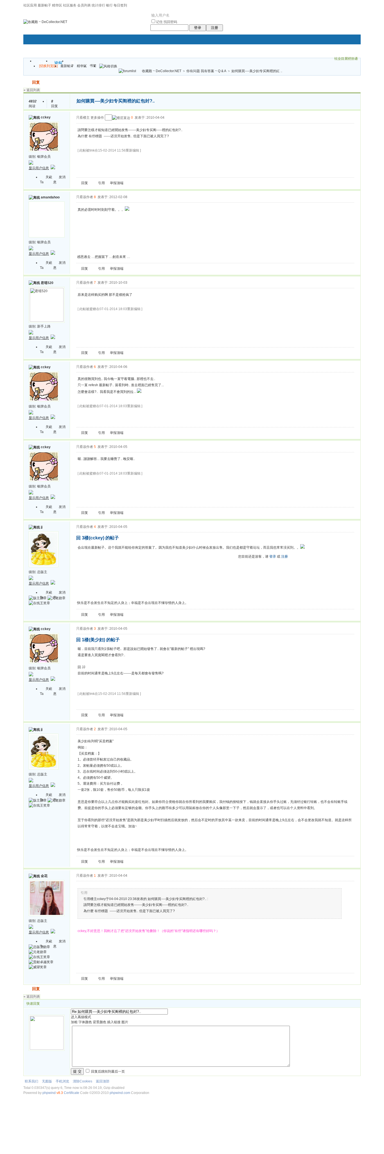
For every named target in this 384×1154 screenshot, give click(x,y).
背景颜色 (99, 1022)
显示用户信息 (39, 168)
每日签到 (120, 5)
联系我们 (31, 1081)
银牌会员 (44, 157)
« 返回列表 (32, 90)
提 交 (77, 1071)
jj (41, 527)
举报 (113, 183)
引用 (101, 183)
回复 (36, 82)
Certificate (71, 1093)
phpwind (49, 1093)
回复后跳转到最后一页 (107, 1071)
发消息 (59, 179)
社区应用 (30, 5)
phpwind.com (120, 1093)
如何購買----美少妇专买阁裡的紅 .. (256, 71)
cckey (46, 117)
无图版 (47, 1081)
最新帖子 (44, 5)
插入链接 (114, 1022)
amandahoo (50, 197)
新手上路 (44, 326)
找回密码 (170, 22)
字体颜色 (85, 1022)
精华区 (57, 5)
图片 (124, 1022)
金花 (44, 876)
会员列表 (84, 5)
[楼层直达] (121, 117)
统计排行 (98, 5)
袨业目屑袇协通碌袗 (346, 59)
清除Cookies (82, 1081)
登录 (197, 28)
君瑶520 (47, 283)
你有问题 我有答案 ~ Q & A (206, 71)
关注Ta (46, 179)
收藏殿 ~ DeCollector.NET (161, 71)
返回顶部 (102, 1081)
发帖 (27, 82)
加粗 (74, 1022)
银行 (109, 5)
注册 (214, 28)
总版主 (42, 572)
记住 (159, 22)
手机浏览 (62, 1081)
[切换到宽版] (48, 66)
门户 (42, 63)
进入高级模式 (81, 1017)
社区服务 (69, 5)
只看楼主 (83, 118)
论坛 (58, 63)
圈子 (74, 63)
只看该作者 (84, 197)
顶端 (120, 183)
